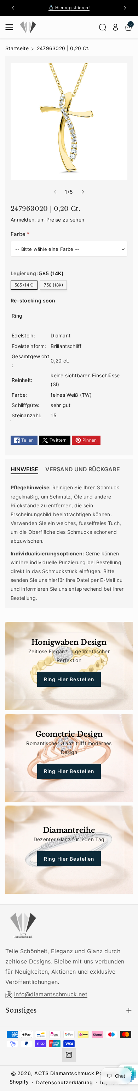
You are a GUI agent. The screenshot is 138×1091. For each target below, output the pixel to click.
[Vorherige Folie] (13, 8)
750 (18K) (53, 285)
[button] (11, 27)
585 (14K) (24, 285)
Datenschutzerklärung (64, 1082)
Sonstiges (21, 1010)
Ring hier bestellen (69, 679)
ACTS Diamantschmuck (64, 1073)
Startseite (17, 48)
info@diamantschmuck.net (50, 994)
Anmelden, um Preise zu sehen (47, 220)
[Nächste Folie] (125, 8)
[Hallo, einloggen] (115, 27)
